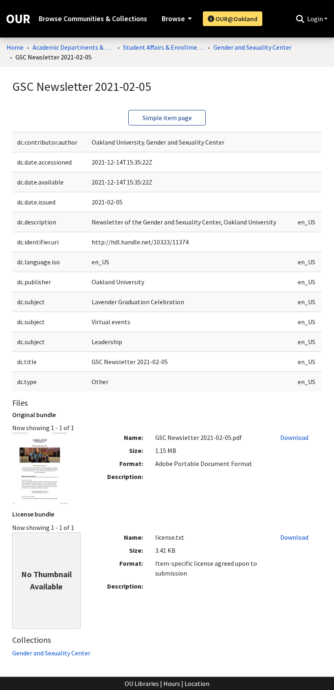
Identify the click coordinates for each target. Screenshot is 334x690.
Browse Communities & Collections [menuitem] (93, 18)
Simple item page (167, 118)
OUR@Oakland (235, 19)
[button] (300, 19)
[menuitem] (175, 18)
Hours (171, 683)
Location (197, 683)
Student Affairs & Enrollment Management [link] (163, 47)
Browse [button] (173, 18)
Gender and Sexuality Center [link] (252, 47)
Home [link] (15, 47)
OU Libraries (142, 683)
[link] (51, 653)
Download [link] (294, 437)
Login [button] (315, 19)
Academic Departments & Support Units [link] (73, 47)
